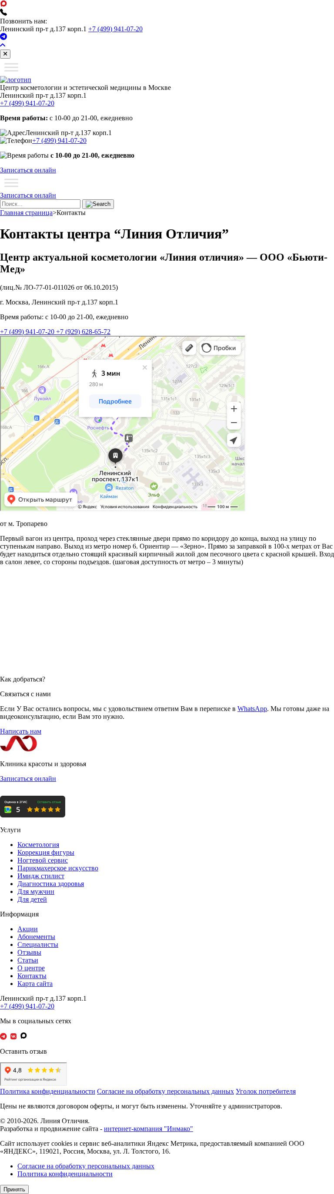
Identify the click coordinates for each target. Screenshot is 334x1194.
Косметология (38, 844)
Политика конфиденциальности (47, 1091)
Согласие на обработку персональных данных (165, 1091)
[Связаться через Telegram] (3, 37)
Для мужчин (35, 891)
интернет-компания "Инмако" (148, 1128)
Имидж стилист (40, 876)
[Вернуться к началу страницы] (2, 45)
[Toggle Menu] (11, 67)
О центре (31, 968)
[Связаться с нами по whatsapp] (3, 4)
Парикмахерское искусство (57, 868)
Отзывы (29, 952)
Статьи (27, 960)
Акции (27, 929)
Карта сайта (35, 983)
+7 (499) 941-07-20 (115, 29)
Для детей (32, 899)
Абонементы (36, 936)
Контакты (32, 975)
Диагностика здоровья (50, 883)
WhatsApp (252, 708)
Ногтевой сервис (42, 860)
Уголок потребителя (266, 1091)
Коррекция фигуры (45, 852)
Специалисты (37, 944)
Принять (14, 1189)
